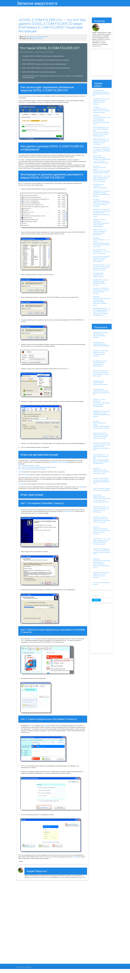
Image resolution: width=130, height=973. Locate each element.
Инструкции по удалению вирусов (37, 36)
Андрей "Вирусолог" (37, 38)
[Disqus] (53, 902)
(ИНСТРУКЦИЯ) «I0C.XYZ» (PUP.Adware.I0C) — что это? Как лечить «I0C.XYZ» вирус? (101, 251)
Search (96, 600)
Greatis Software (62, 462)
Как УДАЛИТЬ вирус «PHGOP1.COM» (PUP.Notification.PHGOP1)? (100, 186)
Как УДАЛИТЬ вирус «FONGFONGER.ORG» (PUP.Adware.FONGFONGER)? (100, 382)
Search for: (95, 595)
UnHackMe (53, 462)
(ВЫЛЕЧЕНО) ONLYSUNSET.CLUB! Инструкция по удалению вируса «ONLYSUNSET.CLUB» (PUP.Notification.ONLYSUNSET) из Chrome (101, 213)
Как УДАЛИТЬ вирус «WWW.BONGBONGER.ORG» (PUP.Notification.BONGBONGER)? (101, 344)
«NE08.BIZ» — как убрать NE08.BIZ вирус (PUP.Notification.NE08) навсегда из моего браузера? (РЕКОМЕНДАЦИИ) (101, 223)
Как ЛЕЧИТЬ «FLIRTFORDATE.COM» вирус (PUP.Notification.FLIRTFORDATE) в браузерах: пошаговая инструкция (102, 530)
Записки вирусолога (37, 3)
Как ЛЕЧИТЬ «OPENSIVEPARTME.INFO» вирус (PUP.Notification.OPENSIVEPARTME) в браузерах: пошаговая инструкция (101, 203)
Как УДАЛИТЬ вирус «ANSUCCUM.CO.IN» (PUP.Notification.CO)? (98, 275)
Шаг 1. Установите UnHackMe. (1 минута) (29, 465)
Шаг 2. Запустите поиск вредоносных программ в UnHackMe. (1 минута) (37, 467)
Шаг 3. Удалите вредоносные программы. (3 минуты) (32, 469)
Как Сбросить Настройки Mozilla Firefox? (70, 9)
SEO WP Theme (21, 967)
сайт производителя (68, 511)
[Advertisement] (101, 62)
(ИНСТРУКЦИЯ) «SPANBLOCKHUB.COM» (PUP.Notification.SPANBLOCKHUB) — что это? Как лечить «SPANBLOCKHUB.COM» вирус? (101, 159)
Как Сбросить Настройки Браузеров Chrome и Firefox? (97, 9)
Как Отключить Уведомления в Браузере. (46, 9)
